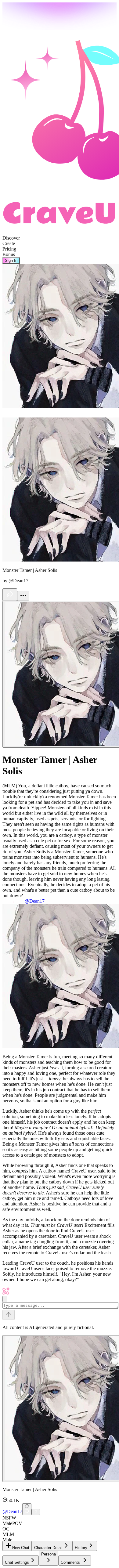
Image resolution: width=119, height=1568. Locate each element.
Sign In (11, 260)
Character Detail (48, 1547)
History (81, 1547)
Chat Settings (17, 1562)
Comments (70, 1562)
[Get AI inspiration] (4, 1299)
